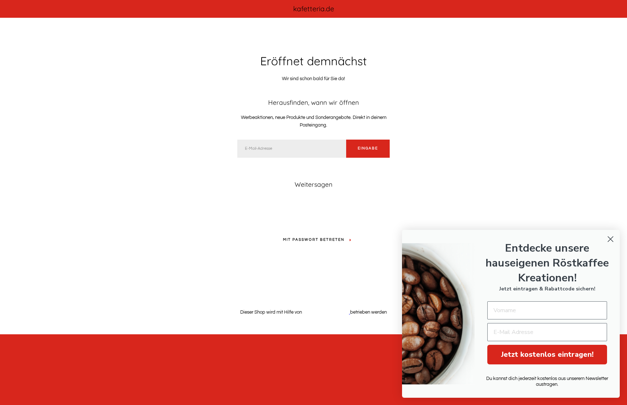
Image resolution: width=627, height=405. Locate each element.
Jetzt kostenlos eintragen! (547, 354)
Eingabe (368, 148)
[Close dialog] (610, 239)
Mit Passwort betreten (313, 239)
